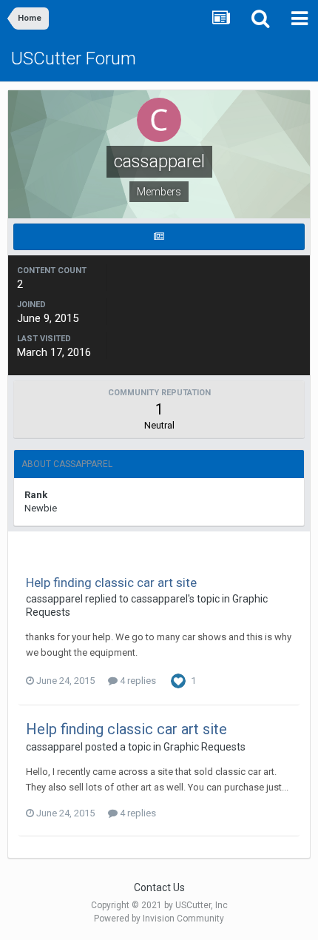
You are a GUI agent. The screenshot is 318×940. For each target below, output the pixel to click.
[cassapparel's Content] (159, 237)
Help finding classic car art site (111, 582)
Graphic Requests (204, 747)
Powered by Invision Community (159, 918)
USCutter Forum (73, 58)
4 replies (137, 680)
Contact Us (159, 887)
